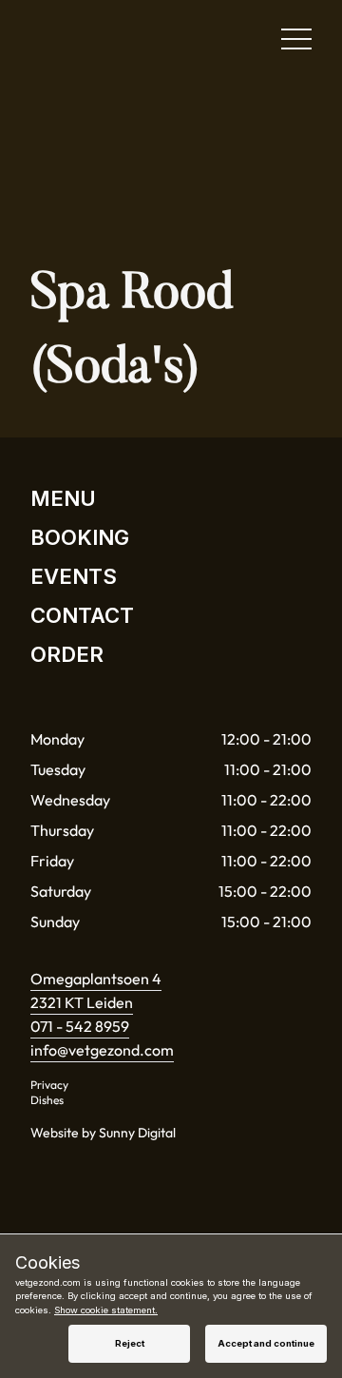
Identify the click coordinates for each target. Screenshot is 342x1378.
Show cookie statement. (106, 1310)
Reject (129, 1343)
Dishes (47, 1100)
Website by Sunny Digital (103, 1132)
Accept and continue (266, 1343)
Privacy (49, 1084)
